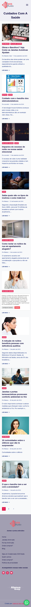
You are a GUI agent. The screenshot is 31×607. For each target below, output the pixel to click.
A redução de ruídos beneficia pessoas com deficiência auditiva (13, 343)
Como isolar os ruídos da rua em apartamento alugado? (14, 246)
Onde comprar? (7, 546)
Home (4, 537)
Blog (3, 548)
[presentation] (15, 32)
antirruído (5, 43)
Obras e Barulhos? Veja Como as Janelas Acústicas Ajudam (15, 50)
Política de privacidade (10, 563)
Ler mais (6, 70)
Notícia (4, 94)
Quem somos (6, 557)
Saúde (10, 94)
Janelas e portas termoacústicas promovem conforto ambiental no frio (14, 394)
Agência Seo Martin (19, 603)
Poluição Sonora (16, 43)
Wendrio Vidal (8, 56)
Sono (4, 191)
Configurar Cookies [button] (8, 307)
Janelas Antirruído (8, 540)
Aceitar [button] (17, 307)
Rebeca (6, 201)
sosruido (6, 104)
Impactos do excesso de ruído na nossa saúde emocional (13, 149)
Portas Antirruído (8, 543)
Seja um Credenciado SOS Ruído (13, 554)
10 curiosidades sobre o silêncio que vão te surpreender (13, 442)
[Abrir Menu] (27, 5)
